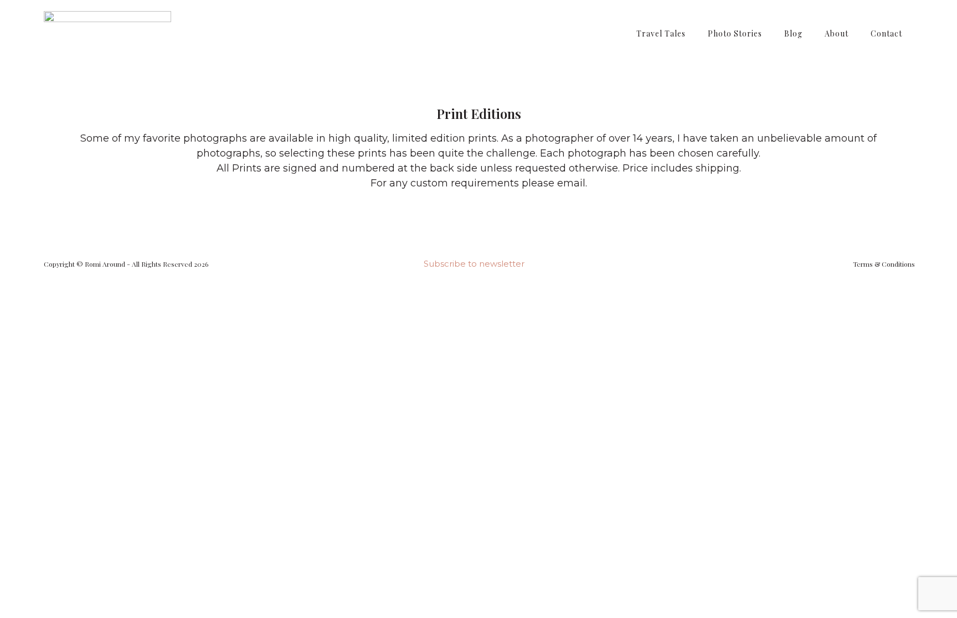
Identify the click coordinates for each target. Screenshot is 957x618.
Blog (793, 33)
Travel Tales (661, 33)
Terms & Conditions (884, 263)
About (836, 33)
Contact (886, 33)
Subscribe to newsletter (474, 263)
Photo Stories (735, 33)
